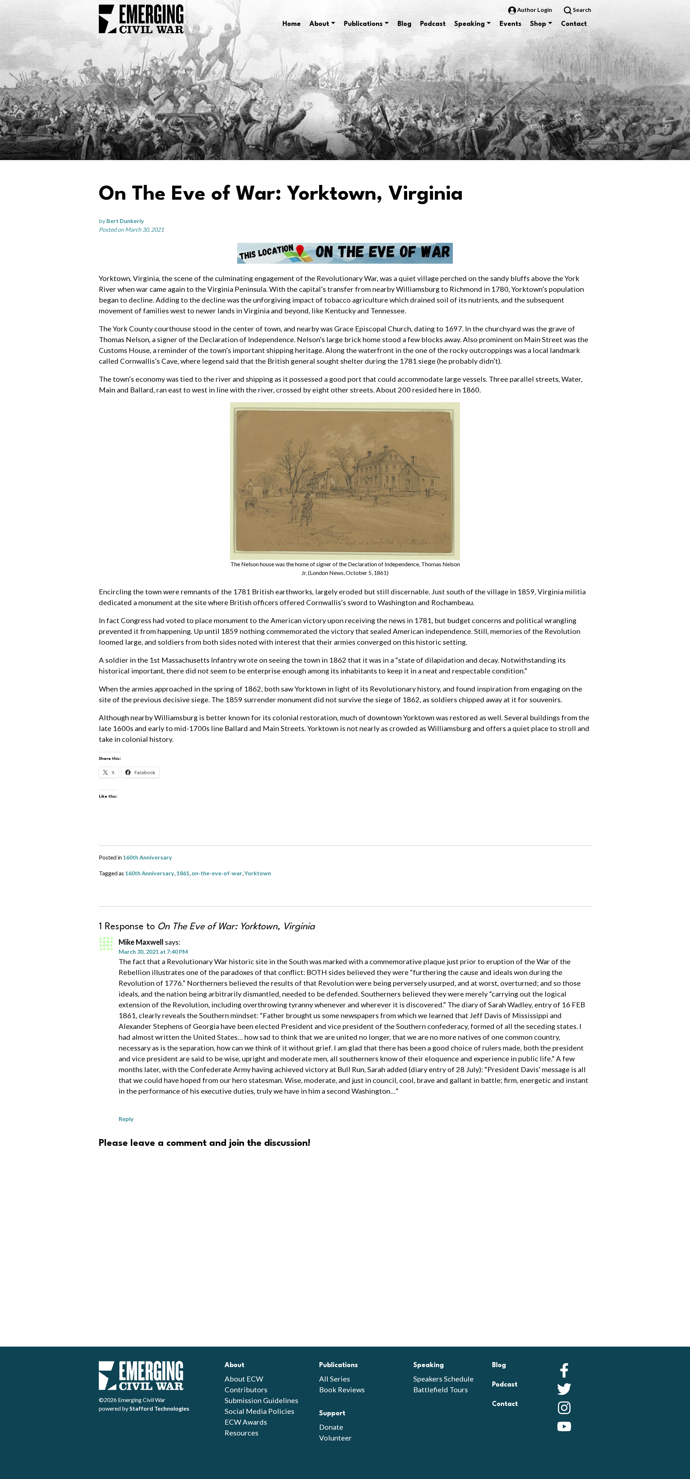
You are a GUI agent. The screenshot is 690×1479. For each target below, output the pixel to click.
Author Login (534, 9)
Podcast (433, 24)
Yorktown (257, 873)
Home (291, 24)
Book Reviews (342, 1389)
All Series (334, 1378)
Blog (404, 24)
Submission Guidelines (261, 1400)
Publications (363, 24)
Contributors (246, 1389)
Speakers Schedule (443, 1378)
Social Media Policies (259, 1411)
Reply (126, 1118)
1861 (182, 873)
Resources (241, 1432)
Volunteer (335, 1437)
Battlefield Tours (440, 1389)
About (319, 24)
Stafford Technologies (159, 1408)
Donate (331, 1427)
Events (510, 24)
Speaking (469, 24)
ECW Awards (246, 1421)
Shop (538, 24)
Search (581, 9)
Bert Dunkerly (125, 220)
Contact (574, 24)
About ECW (244, 1378)
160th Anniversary (147, 857)
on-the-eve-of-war (217, 873)
